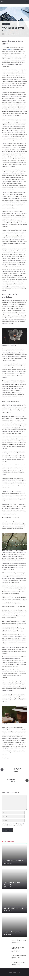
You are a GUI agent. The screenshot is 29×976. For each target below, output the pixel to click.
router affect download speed (18, 770)
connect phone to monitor (13, 860)
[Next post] (27, 780)
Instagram (14, 236)
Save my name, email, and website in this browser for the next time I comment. (14, 824)
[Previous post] (2, 770)
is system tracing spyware (13, 908)
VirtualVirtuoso (9, 33)
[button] (27, 2)
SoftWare (6, 24)
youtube (9, 49)
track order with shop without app (18, 947)
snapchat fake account (12, 932)
